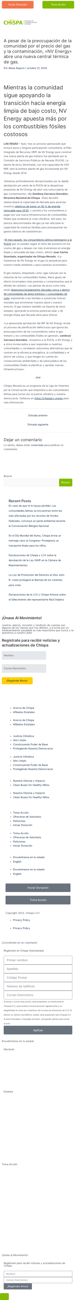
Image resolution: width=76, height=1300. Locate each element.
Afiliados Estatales (24, 712)
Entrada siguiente (38, 424)
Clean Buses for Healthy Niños (31, 785)
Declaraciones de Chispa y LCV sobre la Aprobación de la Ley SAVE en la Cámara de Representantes (35, 560)
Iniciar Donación (22, 825)
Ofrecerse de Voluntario (27, 816)
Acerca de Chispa (23, 707)
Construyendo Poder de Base (30, 744)
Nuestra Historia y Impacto (29, 780)
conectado (37, 445)
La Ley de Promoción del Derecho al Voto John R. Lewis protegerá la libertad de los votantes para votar (36, 580)
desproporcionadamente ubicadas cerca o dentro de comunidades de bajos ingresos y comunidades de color (37, 294)
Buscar (8, 476)
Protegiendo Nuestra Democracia (33, 748)
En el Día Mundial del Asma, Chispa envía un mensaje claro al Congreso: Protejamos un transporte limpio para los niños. (35, 540)
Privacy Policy (21, 920)
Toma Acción (21, 812)
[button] (18, 5)
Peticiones (19, 821)
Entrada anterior (38, 415)
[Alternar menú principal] (65, 21)
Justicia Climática (23, 736)
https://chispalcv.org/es (48, 398)
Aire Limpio (19, 740)
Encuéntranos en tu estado (29, 857)
